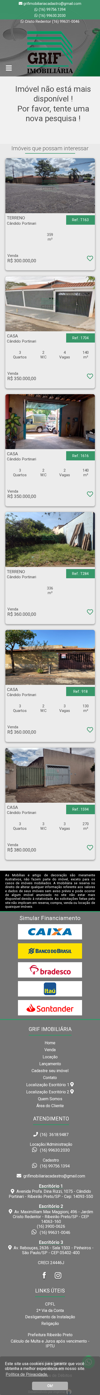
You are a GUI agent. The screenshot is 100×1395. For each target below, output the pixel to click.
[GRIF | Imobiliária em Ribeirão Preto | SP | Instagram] (58, 1280)
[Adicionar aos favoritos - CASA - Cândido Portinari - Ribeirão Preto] (89, 377)
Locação (50, 1056)
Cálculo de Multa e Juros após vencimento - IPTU (50, 1343)
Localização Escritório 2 (48, 1092)
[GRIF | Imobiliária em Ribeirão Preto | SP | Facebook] (45, 1280)
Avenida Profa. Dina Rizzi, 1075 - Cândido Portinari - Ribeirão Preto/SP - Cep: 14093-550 (51, 1191)
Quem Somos (50, 1098)
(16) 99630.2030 (52, 16)
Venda (50, 1049)
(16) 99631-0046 (55, 1232)
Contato (50, 1077)
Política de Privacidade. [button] (27, 1374)
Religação (50, 1323)
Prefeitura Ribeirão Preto (50, 1334)
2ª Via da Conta (50, 1310)
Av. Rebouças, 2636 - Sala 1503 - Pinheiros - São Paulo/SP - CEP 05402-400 (53, 1247)
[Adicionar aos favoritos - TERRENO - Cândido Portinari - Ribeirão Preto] (89, 259)
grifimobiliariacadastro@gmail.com (53, 1176)
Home (50, 1042)
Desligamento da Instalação (50, 1316)
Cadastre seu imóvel (50, 1070)
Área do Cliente (50, 1105)
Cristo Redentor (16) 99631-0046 (52, 21)
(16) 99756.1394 (52, 9)
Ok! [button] (50, 1386)
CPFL (50, 1304)
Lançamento (50, 1063)
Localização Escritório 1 (48, 1084)
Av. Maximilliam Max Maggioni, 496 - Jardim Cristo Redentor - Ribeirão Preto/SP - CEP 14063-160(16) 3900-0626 (52, 1216)
